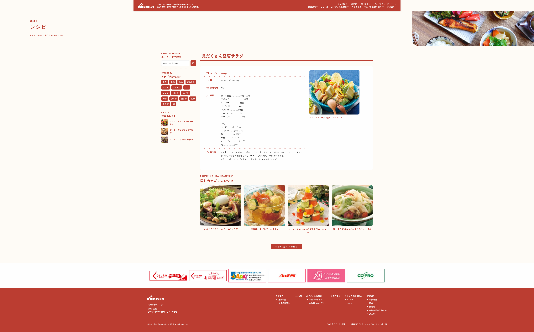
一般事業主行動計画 (378, 310)
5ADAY (350, 299)
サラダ (224, 74)
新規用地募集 (284, 303)
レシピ (40, 35)
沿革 (371, 303)
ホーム (32, 35)
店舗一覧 (282, 299)
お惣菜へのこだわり (318, 303)
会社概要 (373, 299)
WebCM (372, 314)
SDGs (349, 303)
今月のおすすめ (316, 299)
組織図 (372, 306)
